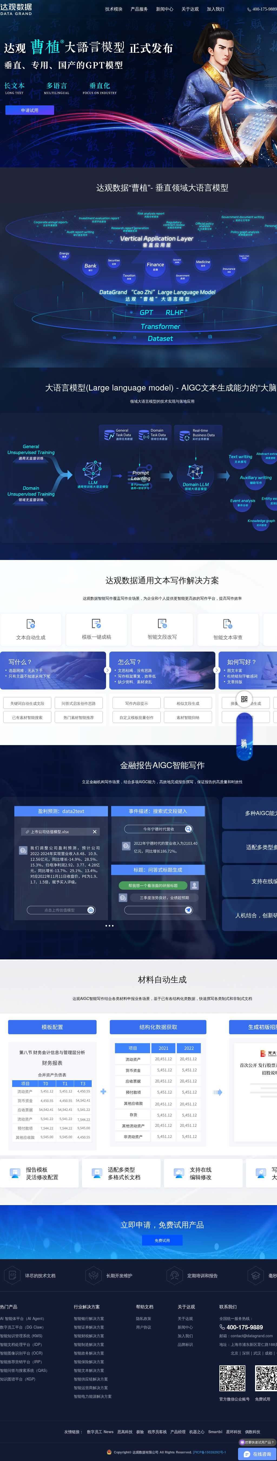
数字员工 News (100, 1431)
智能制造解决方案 (89, 1344)
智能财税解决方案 (89, 1335)
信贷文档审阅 (122, 77)
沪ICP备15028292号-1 (209, 1452)
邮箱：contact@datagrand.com (246, 1335)
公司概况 (191, 32)
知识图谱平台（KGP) (17, 1379)
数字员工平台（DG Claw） (23, 1327)
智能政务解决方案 (89, 1353)
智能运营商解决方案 (91, 1387)
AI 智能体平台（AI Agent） (23, 1318)
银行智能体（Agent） (129, 47)
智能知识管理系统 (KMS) (21, 1335)
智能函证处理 (210, 107)
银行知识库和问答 (126, 57)
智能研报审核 (210, 87)
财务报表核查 (210, 67)
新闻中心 (185, 1327)
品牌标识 (191, 42)
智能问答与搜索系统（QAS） (25, 1370)
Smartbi (215, 1431)
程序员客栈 (157, 1431)
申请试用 (29, 110)
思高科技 (125, 1431)
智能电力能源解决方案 (93, 1396)
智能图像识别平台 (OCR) (21, 1353)
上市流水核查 (210, 77)
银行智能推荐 (122, 67)
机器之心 (197, 1431)
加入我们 (185, 1335)
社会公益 (191, 52)
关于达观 (185, 1318)
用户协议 (143, 1327)
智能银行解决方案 (89, 1318)
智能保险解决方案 (89, 1361)
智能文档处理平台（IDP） (22, 1344)
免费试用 (162, 1240)
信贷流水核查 (122, 87)
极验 (140, 1431)
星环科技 (233, 1431)
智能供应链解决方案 (91, 1379)
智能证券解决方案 (89, 1327)
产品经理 (178, 1431)
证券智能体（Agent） (217, 47)
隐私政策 (143, 1318)
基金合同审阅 (210, 97)
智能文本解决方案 (89, 1370)
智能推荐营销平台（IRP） (22, 1361)
